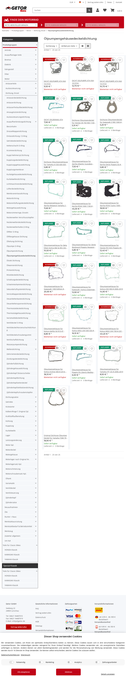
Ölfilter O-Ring (12, 232)
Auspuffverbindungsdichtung (19, 122)
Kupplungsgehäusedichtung (18, 165)
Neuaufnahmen (11, 507)
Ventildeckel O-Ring (15, 323)
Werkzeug (9, 531)
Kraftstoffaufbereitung (15, 416)
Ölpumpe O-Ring (14, 246)
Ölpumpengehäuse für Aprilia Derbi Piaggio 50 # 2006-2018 (110, 163)
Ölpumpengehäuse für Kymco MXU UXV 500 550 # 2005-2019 (83, 329)
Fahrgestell (9, 69)
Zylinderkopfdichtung (15, 378)
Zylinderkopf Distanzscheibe (18, 373)
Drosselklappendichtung (17, 131)
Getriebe (9, 402)
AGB (37, 621)
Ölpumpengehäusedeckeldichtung (21, 256)
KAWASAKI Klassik (12, 554)
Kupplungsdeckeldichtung (17, 160)
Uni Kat (8, 541)
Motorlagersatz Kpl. (14, 464)
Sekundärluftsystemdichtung (19, 289)
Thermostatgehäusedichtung (19, 313)
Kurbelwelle (11, 430)
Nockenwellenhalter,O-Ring (18, 227)
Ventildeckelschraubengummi (19, 335)
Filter (7, 74)
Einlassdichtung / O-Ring (17, 136)
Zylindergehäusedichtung (17, 368)
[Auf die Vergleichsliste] (57, 60)
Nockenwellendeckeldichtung (19, 222)
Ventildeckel (11, 488)
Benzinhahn (12, 126)
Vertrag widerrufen (95, 2)
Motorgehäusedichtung (16, 208)
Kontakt (119, 2)
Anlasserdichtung (14, 102)
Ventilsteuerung (12, 493)
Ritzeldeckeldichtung (15, 275)
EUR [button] (71, 2)
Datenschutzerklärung (10, 655)
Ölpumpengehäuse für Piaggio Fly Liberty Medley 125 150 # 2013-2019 (82, 371)
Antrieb (8, 50)
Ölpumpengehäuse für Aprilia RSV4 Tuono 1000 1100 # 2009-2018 (110, 204)
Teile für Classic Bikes (12, 545)
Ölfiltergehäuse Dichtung (17, 236)
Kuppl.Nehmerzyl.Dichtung (18, 155)
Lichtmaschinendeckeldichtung (19, 184)
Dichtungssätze (12, 397)
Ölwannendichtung (15, 265)
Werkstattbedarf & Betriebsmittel (18, 526)
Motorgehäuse (12, 454)
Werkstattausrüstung (13, 521)
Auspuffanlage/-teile (13, 55)
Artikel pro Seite (68, 46)
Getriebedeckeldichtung (16, 141)
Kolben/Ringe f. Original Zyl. (17, 411)
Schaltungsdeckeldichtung (17, 279)
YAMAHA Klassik (11, 559)
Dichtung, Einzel (12, 93)
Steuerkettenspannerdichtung (19, 303)
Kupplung (10, 426)
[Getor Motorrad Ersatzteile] (16, 9)
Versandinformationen (44, 630)
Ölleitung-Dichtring (15, 241)
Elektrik (8, 64)
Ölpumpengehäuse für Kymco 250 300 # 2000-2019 (111, 287)
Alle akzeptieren (23, 672)
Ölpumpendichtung (15, 251)
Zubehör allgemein (12, 536)
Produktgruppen (10, 45)
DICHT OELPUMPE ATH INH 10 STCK (55, 82)
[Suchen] (89, 10)
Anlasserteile (11, 83)
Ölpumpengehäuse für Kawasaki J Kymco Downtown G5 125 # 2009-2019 (84, 288)
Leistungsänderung (14, 440)
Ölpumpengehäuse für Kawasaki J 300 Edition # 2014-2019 (54, 287)
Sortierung (50, 46)
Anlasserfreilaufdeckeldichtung (19, 107)
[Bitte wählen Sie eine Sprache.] (81, 2)
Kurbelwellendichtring (16, 179)
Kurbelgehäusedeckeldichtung (19, 174)
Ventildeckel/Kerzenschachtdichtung (21, 328)
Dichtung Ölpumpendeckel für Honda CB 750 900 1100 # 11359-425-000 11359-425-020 (84, 121)
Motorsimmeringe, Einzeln (17, 212)
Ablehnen (68, 672)
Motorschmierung (13, 469)
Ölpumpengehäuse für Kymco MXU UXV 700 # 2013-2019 (111, 329)
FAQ (37, 608)
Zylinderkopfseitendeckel (17, 383)
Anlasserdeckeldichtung (16, 98)
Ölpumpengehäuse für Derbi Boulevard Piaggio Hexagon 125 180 (84, 246)
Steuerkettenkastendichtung (18, 299)
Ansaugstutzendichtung (16, 112)
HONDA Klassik (11, 550)
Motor (7, 79)
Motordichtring (13, 198)
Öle (6, 512)
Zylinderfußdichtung (15, 363)
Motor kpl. (10, 445)
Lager (8, 435)
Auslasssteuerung (13, 88)
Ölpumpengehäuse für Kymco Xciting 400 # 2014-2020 (54, 370)
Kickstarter (10, 407)
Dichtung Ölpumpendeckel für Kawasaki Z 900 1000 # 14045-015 (111, 120)
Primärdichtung (13, 270)
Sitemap (38, 626)
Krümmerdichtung (14, 150)
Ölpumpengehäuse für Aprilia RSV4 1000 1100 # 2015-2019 (82, 204)
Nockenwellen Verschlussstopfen (20, 217)
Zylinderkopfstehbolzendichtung (20, 387)
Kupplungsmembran (15, 169)
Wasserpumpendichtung (17, 344)
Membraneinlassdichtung (17, 193)
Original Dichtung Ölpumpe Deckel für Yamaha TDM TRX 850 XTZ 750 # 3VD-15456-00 (55, 436)
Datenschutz (40, 617)
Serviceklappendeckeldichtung (19, 294)
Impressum (25, 655)
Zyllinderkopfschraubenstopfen (20, 392)
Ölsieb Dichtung (13, 260)
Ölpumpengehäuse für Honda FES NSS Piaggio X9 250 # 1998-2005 (110, 246)
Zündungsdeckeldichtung (17, 359)
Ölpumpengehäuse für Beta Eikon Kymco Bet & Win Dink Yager (55, 246)
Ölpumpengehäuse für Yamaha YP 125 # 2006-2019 (111, 370)
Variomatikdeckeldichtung (17, 318)
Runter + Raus (10, 517)
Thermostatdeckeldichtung (18, 308)
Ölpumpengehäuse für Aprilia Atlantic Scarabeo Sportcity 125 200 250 (82, 162)
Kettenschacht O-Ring (16, 145)
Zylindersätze (11, 502)
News (109, 2)
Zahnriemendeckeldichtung (18, 354)
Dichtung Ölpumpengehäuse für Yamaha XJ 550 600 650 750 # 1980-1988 (56, 163)
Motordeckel (11, 450)
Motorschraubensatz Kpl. (16, 474)
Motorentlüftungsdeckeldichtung (20, 203)
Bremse (8, 60)
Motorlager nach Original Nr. (18, 459)
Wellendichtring (13, 349)
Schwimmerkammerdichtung (19, 284)
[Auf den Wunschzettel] (64, 60)
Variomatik (10, 483)
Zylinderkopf (11, 497)
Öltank (8, 478)
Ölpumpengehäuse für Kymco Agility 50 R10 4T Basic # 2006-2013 (53, 329)
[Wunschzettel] (105, 10)
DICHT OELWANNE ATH (53, 119)
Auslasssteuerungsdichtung (18, 117)
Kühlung (9, 421)
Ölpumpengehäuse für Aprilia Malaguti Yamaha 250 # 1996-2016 (56, 204)
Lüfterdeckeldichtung (15, 189)
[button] (97, 10)
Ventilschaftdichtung (15, 339)
